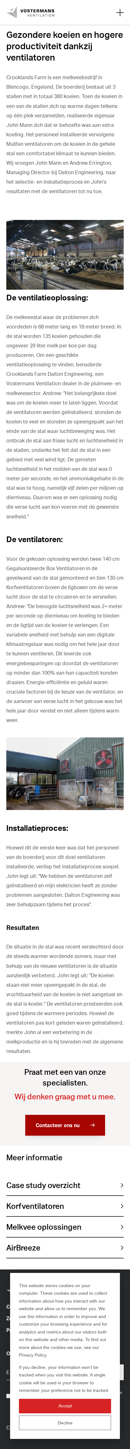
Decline (65, 1422)
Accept (65, 1405)
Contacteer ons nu (58, 1125)
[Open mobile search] (120, 12)
